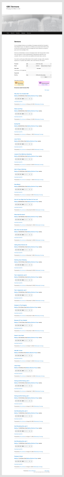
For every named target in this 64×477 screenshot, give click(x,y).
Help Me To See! (18, 350)
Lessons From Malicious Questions (23, 154)
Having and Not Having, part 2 (21, 380)
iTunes (19, 84)
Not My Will (17, 124)
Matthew (16, 95)
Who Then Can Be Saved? (20, 229)
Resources (29, 33)
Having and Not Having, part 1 (21, 396)
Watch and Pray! (18, 108)
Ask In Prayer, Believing (20, 169)
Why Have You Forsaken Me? (21, 93)
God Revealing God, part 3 (20, 411)
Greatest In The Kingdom (20, 305)
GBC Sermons (12, 6)
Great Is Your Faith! (19, 335)
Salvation (18, 33)
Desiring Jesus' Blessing (20, 260)
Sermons (23, 33)
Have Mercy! (17, 184)
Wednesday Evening (39, 104)
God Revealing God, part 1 (20, 441)
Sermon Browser (32, 470)
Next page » (47, 90)
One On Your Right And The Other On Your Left (26, 199)
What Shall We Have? (19, 214)
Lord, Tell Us (17, 139)
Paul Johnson (22, 104)
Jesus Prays (17, 365)
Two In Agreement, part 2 (20, 275)
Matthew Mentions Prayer (33, 95)
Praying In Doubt (18, 456)
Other (22, 84)
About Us (12, 33)
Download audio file (18, 101)
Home (8, 33)
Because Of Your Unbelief (20, 320)
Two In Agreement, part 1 (20, 290)
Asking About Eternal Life (20, 244)
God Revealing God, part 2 (20, 426)
